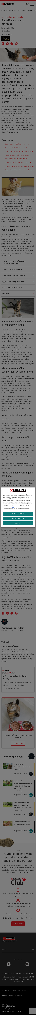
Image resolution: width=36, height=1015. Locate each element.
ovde (13, 507)
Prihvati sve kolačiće (18, 518)
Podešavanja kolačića (18, 513)
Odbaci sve (18, 523)
